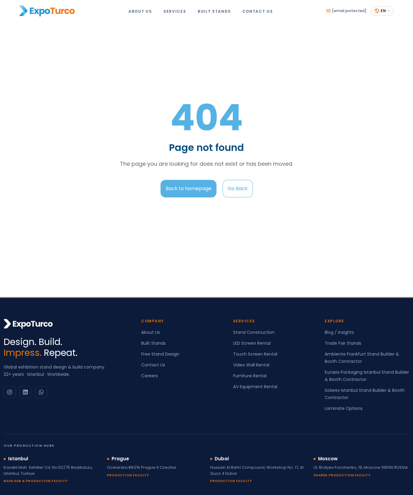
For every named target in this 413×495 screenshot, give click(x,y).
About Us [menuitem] (140, 11)
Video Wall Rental (251, 365)
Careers (149, 376)
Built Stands (153, 343)
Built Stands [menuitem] (214, 11)
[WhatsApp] (41, 392)
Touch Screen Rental (255, 354)
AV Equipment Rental (255, 387)
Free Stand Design (160, 354)
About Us (150, 332)
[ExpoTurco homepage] (47, 10)
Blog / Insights (339, 332)
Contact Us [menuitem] (257, 11)
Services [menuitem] (175, 11)
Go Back (238, 188)
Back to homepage (188, 188)
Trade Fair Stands (343, 343)
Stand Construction (254, 332)
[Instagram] (10, 392)
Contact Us (153, 365)
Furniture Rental (249, 376)
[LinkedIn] (25, 392)
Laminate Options (344, 408)
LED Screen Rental (252, 343)
